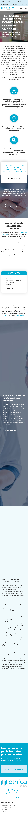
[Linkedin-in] (17, 797)
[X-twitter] (11, 797)
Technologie (20, 315)
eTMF (6, 315)
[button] (13, 8)
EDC (22, 311)
